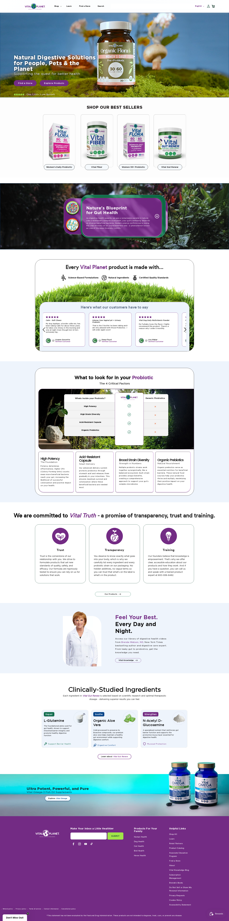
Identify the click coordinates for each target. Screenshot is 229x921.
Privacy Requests (177, 896)
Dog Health (139, 841)
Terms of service (35, 909)
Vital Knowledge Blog (179, 870)
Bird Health (139, 851)
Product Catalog (176, 848)
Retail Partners (176, 843)
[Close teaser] (28, 913)
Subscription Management (175, 876)
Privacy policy (21, 909)
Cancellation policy (68, 909)
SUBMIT (115, 836)
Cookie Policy (175, 900)
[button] (57, 6)
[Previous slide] (44, 330)
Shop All (173, 834)
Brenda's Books (176, 883)
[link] (114, 55)
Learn (171, 839)
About (172, 865)
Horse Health (140, 856)
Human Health (140, 837)
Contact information (51, 909)
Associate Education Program (178, 854)
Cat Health (139, 846)
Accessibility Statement (180, 905)
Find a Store (174, 861)
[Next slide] (185, 330)
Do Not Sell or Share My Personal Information (180, 889)
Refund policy (8, 909)
